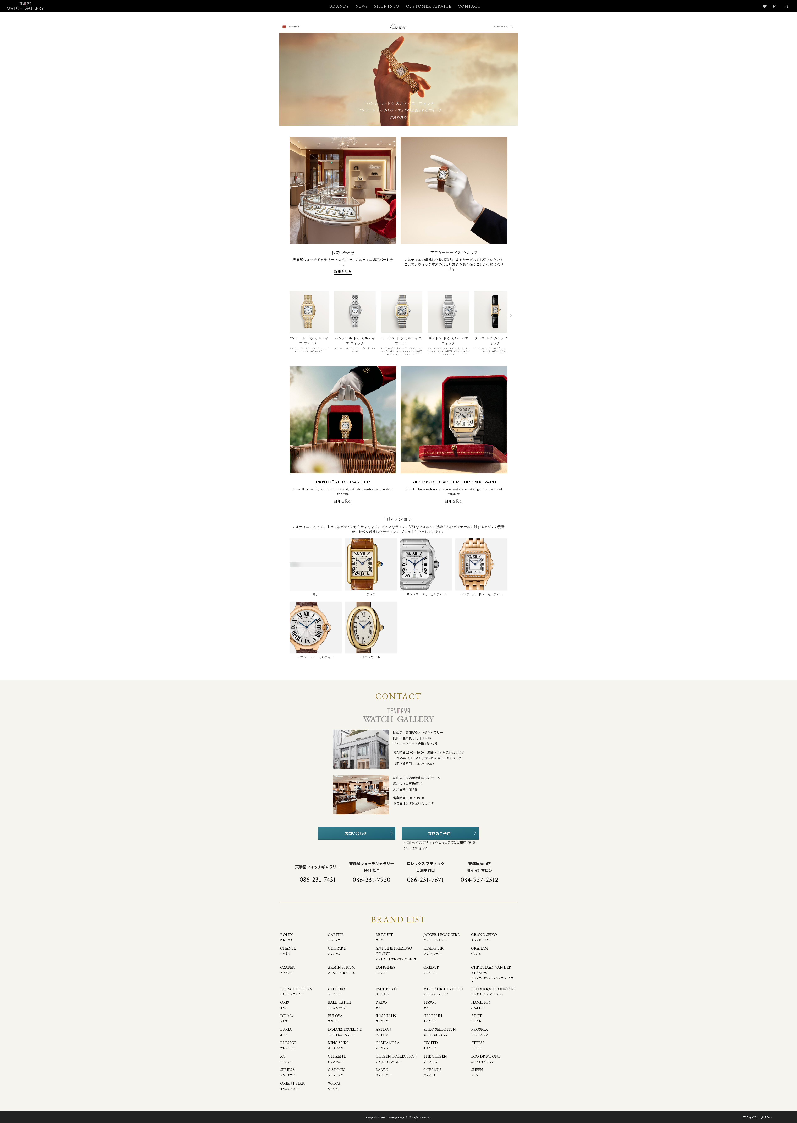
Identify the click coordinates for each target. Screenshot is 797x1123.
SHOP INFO (386, 6)
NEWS (361, 6)
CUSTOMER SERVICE (428, 6)
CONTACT (469, 6)
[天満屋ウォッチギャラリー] (25, 6)
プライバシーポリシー (757, 1117)
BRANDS (339, 6)
